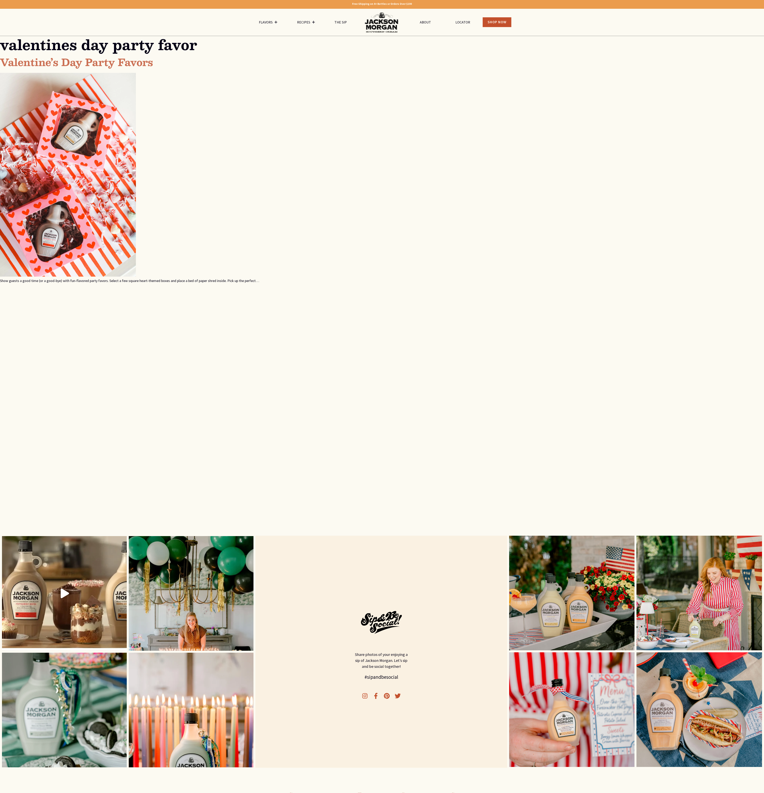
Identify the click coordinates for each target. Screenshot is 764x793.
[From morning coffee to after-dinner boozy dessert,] (64, 593)
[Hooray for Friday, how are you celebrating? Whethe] (191, 710)
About (425, 22)
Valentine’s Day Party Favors (76, 62)
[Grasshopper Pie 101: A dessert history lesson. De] (64, 710)
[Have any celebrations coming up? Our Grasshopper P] (191, 593)
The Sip (340, 22)
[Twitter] (398, 696)
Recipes (303, 22)
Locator (462, 22)
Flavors (266, 22)
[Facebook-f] (376, 696)
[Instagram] (365, 696)
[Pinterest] (387, 696)
